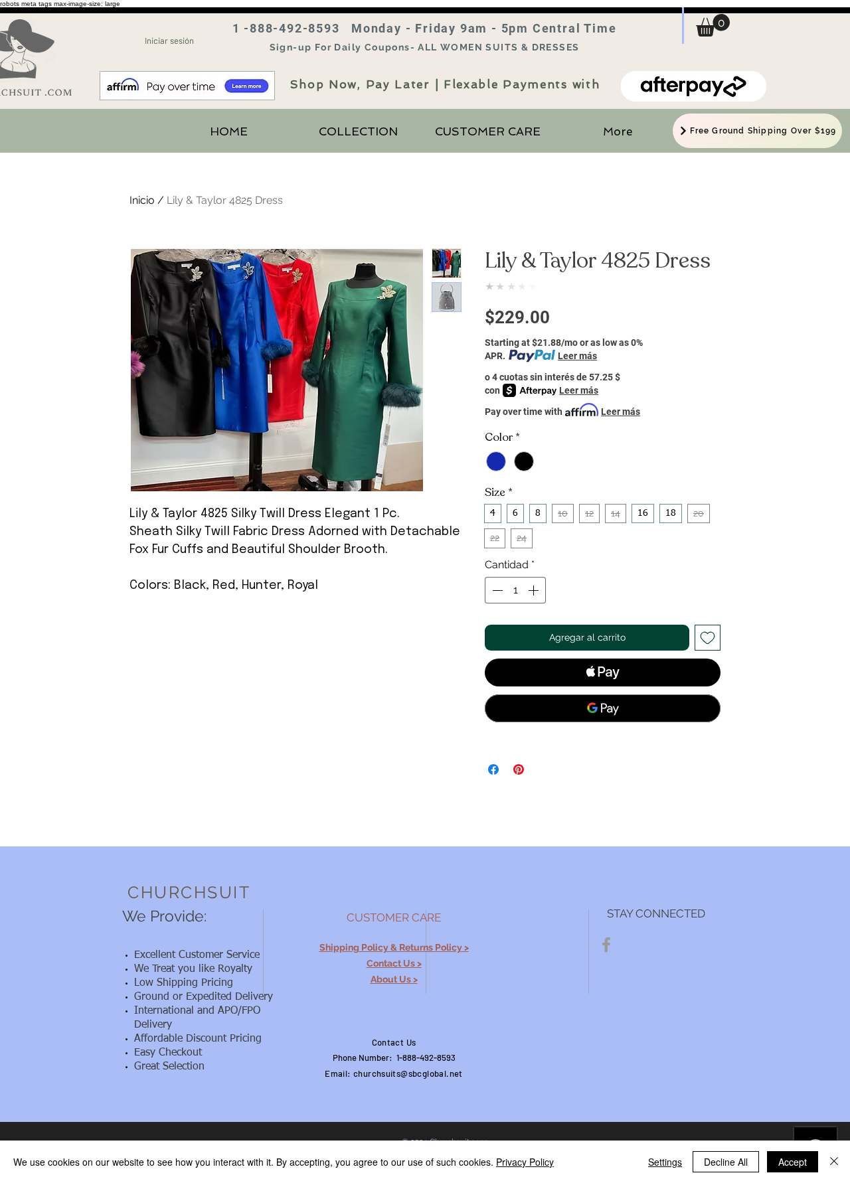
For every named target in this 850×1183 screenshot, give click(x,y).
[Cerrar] (834, 1161)
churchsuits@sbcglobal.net (408, 1073)
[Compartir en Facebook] (493, 769)
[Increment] (534, 590)
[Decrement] (496, 590)
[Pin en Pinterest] (519, 769)
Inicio (142, 200)
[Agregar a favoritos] (708, 638)
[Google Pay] (603, 708)
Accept (792, 1161)
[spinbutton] (515, 590)
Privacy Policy (525, 1161)
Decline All (726, 1161)
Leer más (577, 356)
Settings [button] (665, 1161)
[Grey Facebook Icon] (606, 945)
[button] (713, 25)
